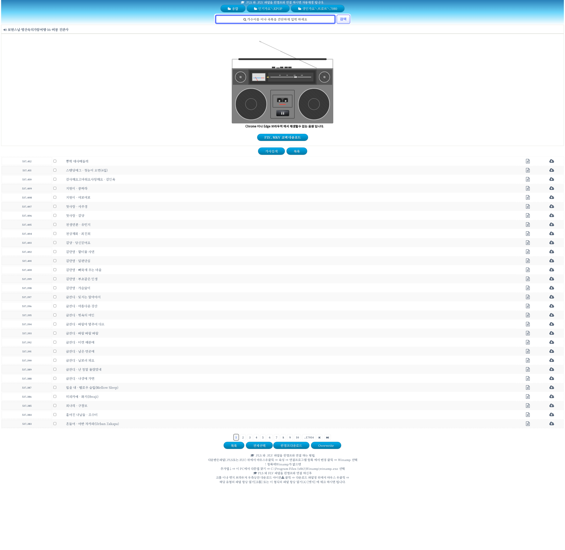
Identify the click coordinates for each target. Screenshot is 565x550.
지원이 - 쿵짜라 (76, 188)
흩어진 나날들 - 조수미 (82, 414)
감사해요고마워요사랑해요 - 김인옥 (90, 179)
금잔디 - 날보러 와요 (80, 360)
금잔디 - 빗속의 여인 (80, 315)
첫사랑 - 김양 (75, 215)
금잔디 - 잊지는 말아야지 (83, 297)
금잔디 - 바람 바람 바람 (82, 333)
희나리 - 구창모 (76, 405)
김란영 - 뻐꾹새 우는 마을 (84, 269)
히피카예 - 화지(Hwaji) (82, 396)
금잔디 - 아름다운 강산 (82, 306)
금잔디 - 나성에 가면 (80, 378)
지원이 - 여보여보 (78, 197)
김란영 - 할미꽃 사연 (80, 251)
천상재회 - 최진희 (78, 233)
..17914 (309, 437)
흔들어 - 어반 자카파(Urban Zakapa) (92, 423)
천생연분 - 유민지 (78, 224)
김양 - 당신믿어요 (78, 242)
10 (297, 437)
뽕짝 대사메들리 (77, 161)
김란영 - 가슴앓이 (78, 287)
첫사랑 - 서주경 (76, 206)
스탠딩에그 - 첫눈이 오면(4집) (87, 170)
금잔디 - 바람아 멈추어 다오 (85, 324)
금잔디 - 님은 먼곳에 (80, 351)
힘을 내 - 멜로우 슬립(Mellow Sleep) (92, 387)
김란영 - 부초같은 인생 (82, 278)
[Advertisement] (282, 518)
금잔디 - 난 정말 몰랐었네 (84, 369)
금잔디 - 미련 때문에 (80, 342)
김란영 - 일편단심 (78, 260)
